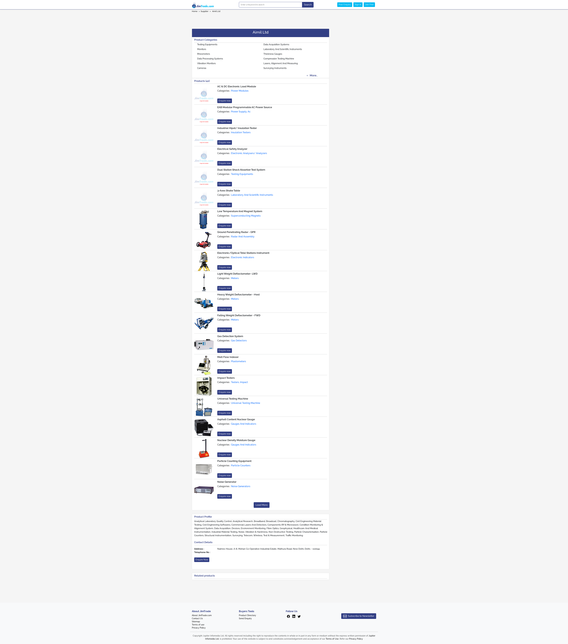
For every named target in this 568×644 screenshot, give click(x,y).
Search (308, 4)
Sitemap (196, 621)
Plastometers (238, 361)
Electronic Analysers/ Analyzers (249, 153)
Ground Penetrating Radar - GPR (236, 232)
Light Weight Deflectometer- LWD (237, 273)
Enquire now (225, 101)
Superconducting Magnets (246, 215)
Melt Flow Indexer (228, 357)
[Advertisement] (284, 19)
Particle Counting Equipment (234, 461)
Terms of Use (332, 639)
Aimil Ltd (216, 11)
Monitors (201, 49)
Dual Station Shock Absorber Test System (241, 169)
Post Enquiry (345, 4)
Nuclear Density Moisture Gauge (236, 440)
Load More (262, 505)
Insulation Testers (241, 132)
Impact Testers (226, 377)
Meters (235, 278)
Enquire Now (202, 559)
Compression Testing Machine (278, 58)
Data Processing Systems (210, 58)
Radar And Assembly (242, 236)
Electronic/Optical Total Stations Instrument (243, 252)
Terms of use (198, 624)
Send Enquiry (245, 618)
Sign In (358, 4)
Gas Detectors (239, 340)
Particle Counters (240, 465)
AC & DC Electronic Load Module (236, 86)
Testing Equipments (207, 44)
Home (194, 11)
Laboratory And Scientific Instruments (282, 49)
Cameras (201, 68)
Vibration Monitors (206, 63)
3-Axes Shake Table (228, 190)
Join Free (369, 4)
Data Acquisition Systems (276, 44)
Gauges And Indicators (243, 423)
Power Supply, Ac (241, 111)
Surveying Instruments (275, 68)
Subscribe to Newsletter (361, 616)
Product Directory (247, 615)
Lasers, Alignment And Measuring (280, 63)
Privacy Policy (199, 628)
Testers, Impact (239, 382)
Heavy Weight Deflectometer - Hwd (238, 294)
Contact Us (197, 618)
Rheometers (203, 54)
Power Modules (239, 90)
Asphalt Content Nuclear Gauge (236, 419)
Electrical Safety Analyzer (232, 148)
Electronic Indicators (242, 257)
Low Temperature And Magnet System (239, 211)
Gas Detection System (230, 336)
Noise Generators (240, 486)
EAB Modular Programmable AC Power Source (244, 107)
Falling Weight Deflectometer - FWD (238, 315)
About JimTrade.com (202, 615)
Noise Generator (226, 481)
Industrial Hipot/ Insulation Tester (237, 128)
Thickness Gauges (272, 54)
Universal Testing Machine (232, 398)
